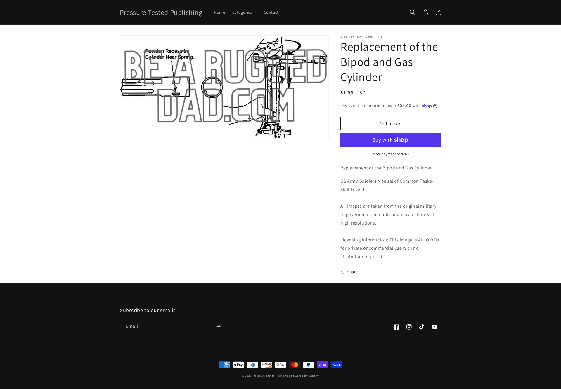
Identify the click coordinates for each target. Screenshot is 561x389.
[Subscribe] (218, 326)
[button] (244, 12)
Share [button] (352, 271)
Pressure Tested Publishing (271, 376)
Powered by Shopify (305, 376)
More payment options (391, 154)
